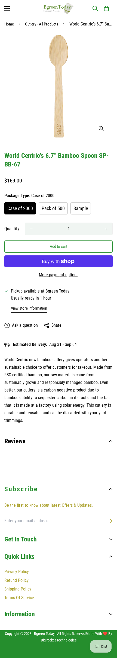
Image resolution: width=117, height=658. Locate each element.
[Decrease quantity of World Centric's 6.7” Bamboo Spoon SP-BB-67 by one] (31, 229)
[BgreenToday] (58, 8)
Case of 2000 (20, 208)
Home (9, 24)
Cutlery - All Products (41, 24)
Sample (80, 208)
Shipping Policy (17, 589)
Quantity (11, 228)
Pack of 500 (53, 208)
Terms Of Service (19, 597)
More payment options (58, 274)
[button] (106, 8)
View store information (29, 308)
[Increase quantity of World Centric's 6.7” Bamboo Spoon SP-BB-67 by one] (106, 229)
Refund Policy (16, 580)
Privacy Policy (16, 571)
